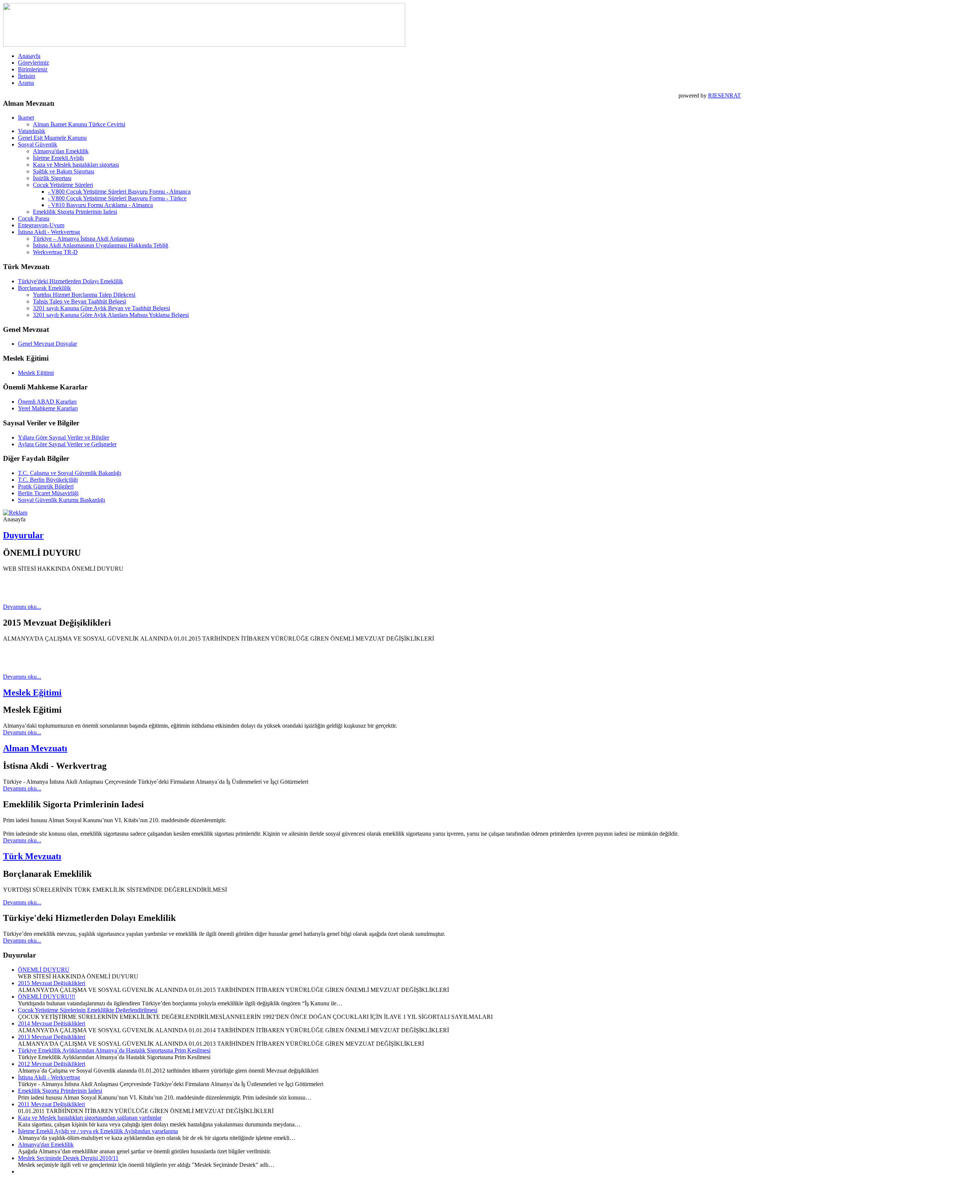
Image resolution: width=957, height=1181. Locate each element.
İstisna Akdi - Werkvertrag (49, 1077)
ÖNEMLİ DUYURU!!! (46, 996)
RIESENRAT (724, 95)
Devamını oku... (22, 607)
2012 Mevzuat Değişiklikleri (51, 1064)
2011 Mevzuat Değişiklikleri (51, 1104)
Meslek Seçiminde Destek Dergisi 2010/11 (68, 1158)
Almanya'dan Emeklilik (46, 1144)
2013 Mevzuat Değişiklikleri (51, 1037)
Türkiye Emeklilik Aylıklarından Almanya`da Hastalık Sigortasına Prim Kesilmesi (114, 1050)
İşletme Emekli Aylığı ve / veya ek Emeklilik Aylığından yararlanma (98, 1131)
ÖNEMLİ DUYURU (44, 969)
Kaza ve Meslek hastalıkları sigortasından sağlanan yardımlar (89, 1117)
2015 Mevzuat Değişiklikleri (51, 983)
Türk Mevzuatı (32, 856)
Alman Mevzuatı (35, 748)
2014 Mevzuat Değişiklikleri (51, 1023)
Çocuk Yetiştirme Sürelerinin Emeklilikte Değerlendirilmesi (87, 1010)
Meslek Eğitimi (32, 692)
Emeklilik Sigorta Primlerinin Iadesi (60, 1091)
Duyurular (23, 535)
